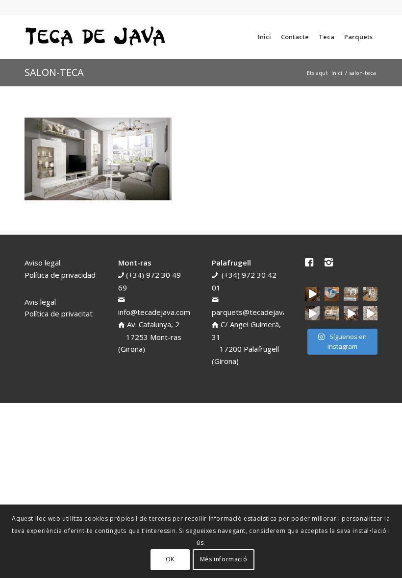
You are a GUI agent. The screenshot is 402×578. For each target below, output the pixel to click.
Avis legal (40, 302)
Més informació (223, 559)
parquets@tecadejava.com (257, 312)
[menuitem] (264, 36)
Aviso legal (42, 262)
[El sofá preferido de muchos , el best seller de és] (332, 313)
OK (170, 559)
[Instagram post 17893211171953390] (351, 313)
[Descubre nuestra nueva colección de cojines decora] (351, 294)
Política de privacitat (59, 313)
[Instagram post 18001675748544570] (312, 294)
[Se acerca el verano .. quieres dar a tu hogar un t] (332, 294)
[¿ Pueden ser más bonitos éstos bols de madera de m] (370, 294)
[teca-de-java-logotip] (98, 36)
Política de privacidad (60, 275)
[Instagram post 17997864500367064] (370, 313)
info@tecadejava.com (154, 312)
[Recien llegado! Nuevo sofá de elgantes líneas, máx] (312, 313)
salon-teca (54, 72)
